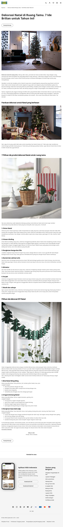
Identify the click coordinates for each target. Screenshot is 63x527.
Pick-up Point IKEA (50, 483)
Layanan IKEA (48, 493)
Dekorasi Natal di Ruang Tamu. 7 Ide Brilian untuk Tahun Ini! (20, 7)
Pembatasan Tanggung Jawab (18, 521)
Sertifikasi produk (49, 500)
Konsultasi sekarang (7, 429)
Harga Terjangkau (49, 495)
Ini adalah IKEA (49, 486)
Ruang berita (48, 490)
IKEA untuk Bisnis (49, 479)
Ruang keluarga (7, 25)
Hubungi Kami (48, 481)
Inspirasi (3, 7)
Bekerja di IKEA (49, 488)
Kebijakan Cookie (51, 521)
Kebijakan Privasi (5, 521)
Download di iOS (28, 481)
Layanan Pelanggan (50, 476)
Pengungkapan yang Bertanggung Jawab (35, 521)
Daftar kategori (49, 497)
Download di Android (28, 486)
